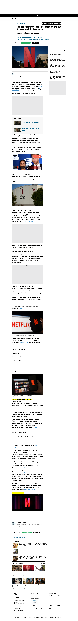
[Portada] (16, 596)
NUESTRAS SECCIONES (52, 593)
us (49, 598)
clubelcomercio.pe (23, 617)
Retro (58, 602)
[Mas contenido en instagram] (41, 608)
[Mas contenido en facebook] (36, 608)
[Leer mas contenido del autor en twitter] (27, 522)
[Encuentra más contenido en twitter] (16, 42)
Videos (58, 595)
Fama (50, 602)
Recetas (58, 605)
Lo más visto (16, 541)
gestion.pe (31, 617)
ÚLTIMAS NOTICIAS (54, 49)
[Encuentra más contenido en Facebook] (13, 42)
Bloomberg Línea (24, 342)
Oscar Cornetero (17, 76)
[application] (27, 502)
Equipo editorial (16, 597)
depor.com (36, 617)
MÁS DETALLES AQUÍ (20, 467)
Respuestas (51, 595)
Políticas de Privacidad (35, 596)
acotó (21, 308)
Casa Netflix (15, 537)
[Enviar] (12, 19)
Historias (51, 608)
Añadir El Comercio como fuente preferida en (51, 23)
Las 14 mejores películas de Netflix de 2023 (32, 122)
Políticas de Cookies (35, 598)
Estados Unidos (22, 537)
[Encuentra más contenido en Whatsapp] (18, 42)
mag (60, 617)
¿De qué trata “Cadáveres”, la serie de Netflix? (30, 129)
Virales (50, 605)
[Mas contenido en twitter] (39, 608)
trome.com (41, 617)
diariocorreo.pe (48, 617)
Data (58, 598)
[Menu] (13, 16)
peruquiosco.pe (55, 617)
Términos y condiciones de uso (37, 593)
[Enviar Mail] (12, 76)
